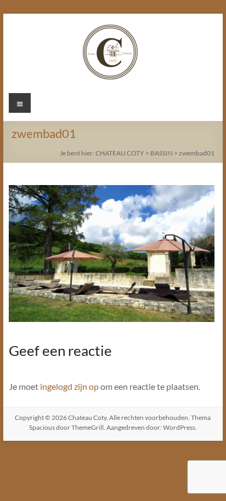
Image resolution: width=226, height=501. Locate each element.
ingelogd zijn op (69, 386)
